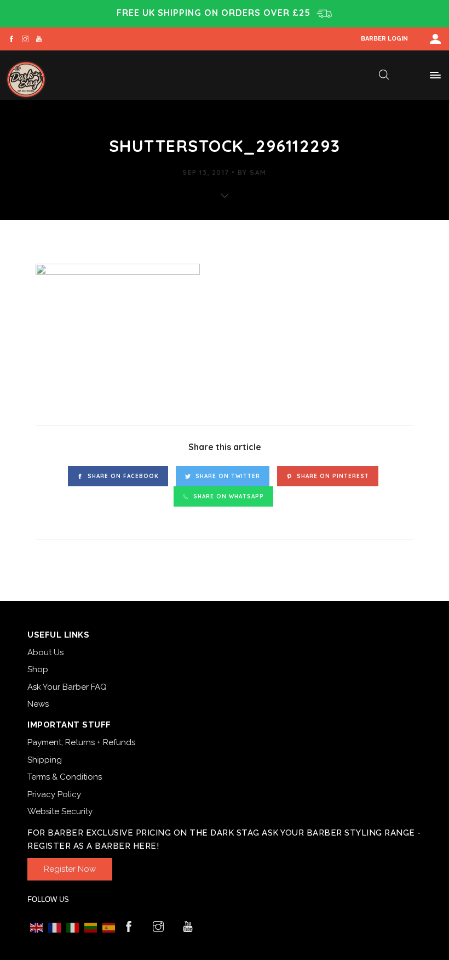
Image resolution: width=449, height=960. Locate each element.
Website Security (60, 811)
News (38, 704)
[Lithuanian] (91, 927)
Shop (37, 669)
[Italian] (73, 927)
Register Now (70, 869)
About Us (45, 652)
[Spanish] (109, 927)
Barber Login (384, 38)
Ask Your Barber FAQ (67, 687)
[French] (54, 927)
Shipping (44, 760)
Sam (258, 172)
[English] (36, 927)
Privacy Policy (54, 794)
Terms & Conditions (64, 777)
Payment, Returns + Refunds (81, 742)
